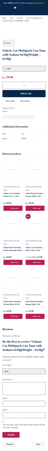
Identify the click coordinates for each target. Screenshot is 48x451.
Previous (9, 444)
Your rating (7, 365)
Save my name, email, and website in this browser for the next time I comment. (24, 426)
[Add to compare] (18, 101)
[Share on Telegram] (32, 117)
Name (5, 398)
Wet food (20, 18)
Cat (6, 111)
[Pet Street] (22, 11)
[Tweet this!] (9, 117)
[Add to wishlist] (3, 101)
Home (4, 18)
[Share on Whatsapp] (23, 117)
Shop (11, 18)
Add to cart (25, 93)
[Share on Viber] (27, 117)
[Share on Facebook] (4, 117)
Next (38, 444)
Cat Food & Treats (9, 187)
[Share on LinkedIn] (18, 117)
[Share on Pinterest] (14, 117)
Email (5, 410)
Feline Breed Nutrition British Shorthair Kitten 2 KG (12, 250)
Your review (7, 380)
